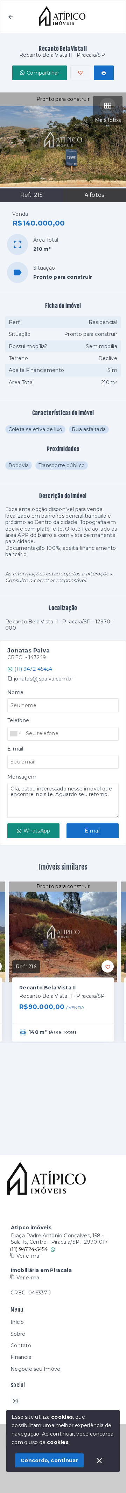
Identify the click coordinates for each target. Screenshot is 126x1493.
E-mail (93, 831)
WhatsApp (36, 831)
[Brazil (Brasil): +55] (16, 733)
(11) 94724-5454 (29, 1249)
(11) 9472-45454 (33, 669)
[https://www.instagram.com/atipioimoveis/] (15, 1401)
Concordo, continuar (49, 1460)
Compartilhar (43, 73)
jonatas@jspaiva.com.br (44, 679)
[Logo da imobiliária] (47, 1179)
